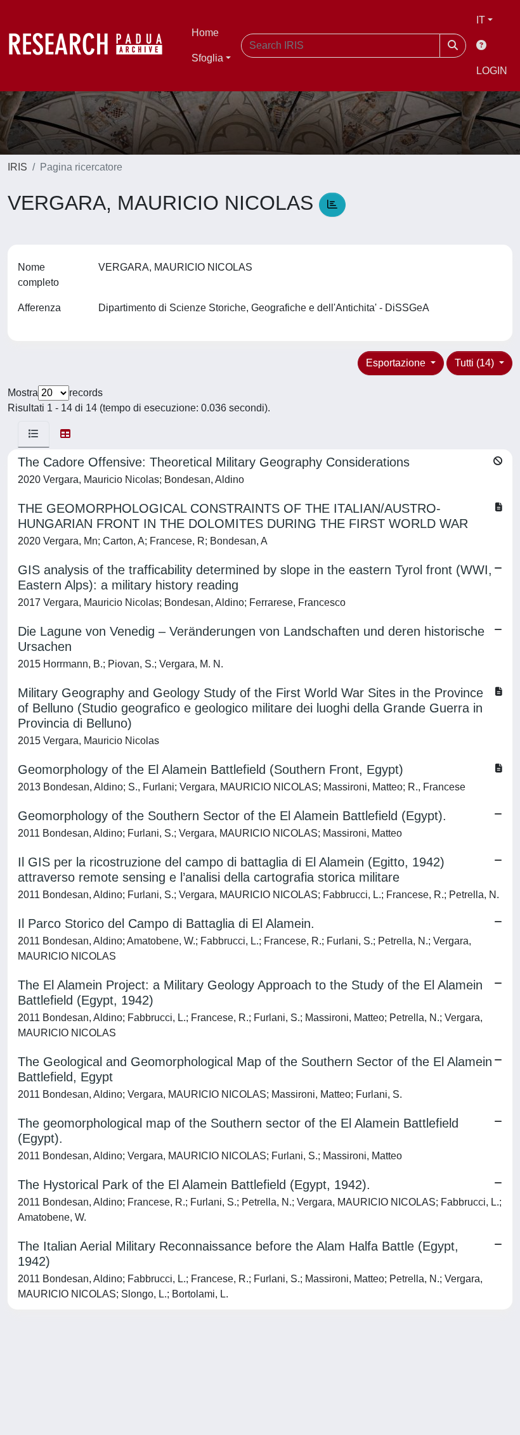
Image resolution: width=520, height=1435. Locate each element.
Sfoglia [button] (207, 58)
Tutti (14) (476, 362)
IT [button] (480, 20)
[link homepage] (92, 45)
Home (205, 32)
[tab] (33, 434)
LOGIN (491, 70)
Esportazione (397, 362)
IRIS (17, 167)
